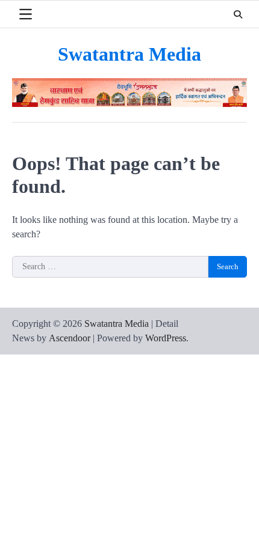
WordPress (165, 338)
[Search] (238, 14)
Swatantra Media (129, 54)
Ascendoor (69, 338)
